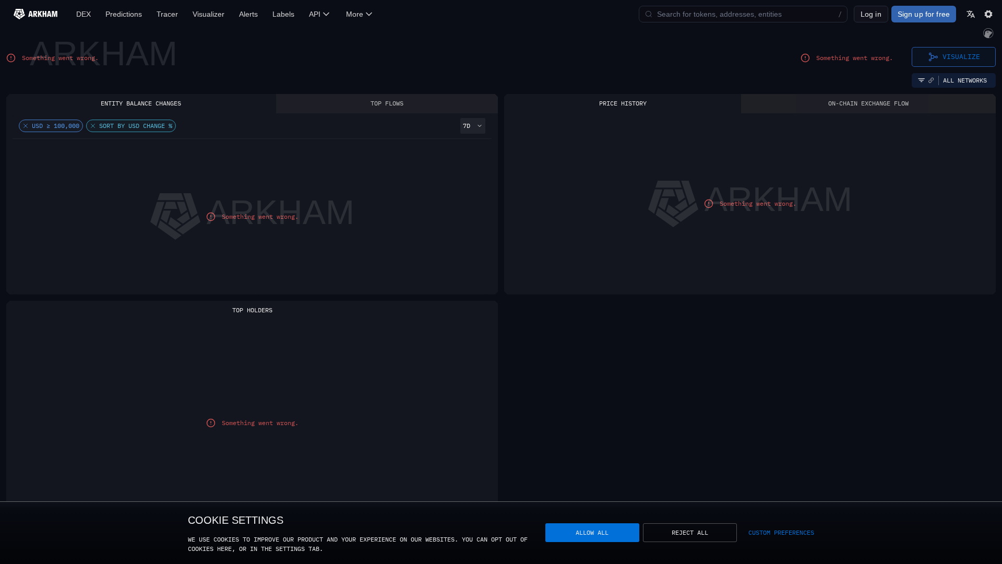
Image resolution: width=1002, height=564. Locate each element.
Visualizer (208, 14)
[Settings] (988, 14)
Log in (871, 14)
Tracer (167, 14)
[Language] (970, 14)
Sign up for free (924, 14)
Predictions (123, 14)
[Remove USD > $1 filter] (25, 126)
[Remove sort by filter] (93, 126)
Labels (283, 14)
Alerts (248, 14)
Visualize (961, 56)
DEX (83, 14)
